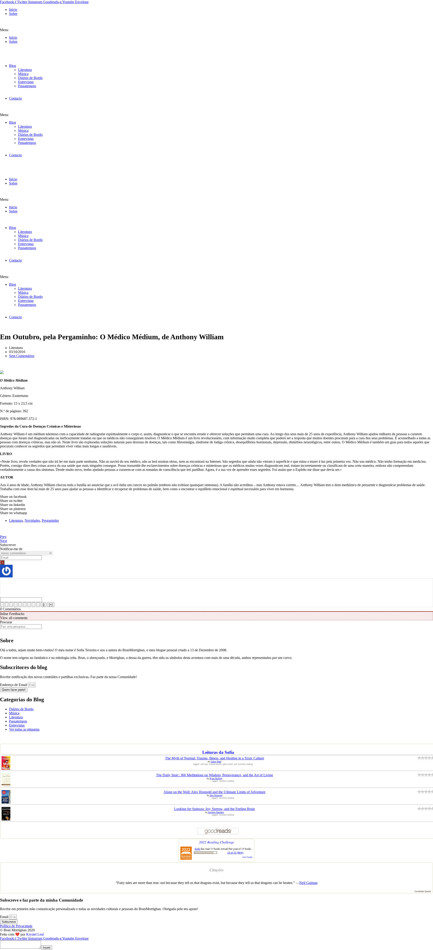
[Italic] (6, 604)
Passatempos (27, 86)
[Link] (38, 604)
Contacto (15, 98)
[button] (216, 30)
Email (4, 917)
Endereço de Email (14, 685)
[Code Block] (33, 604)
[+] (51, 604)
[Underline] (11, 604)
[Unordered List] (24, 604)
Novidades (32, 520)
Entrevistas (26, 82)
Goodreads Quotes (423, 891)
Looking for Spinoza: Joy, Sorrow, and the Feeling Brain (214, 809)
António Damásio (216, 812)
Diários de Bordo (30, 78)
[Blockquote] (29, 604)
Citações (217, 870)
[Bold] (2, 604)
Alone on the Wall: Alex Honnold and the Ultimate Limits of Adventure (214, 792)
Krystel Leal (35, 934)
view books (247, 857)
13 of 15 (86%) (235, 852)
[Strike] (15, 604)
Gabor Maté (216, 761)
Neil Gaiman (308, 883)
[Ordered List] (20, 604)
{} (43, 604)
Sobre (13, 14)
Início (13, 9)
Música (23, 74)
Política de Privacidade (16, 926)
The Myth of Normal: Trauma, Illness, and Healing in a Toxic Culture (214, 758)
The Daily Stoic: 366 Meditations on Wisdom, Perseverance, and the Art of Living (214, 775)
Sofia (197, 848)
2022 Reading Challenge (216, 842)
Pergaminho (50, 520)
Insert (46, 947)
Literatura (25, 70)
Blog (12, 66)
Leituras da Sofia (218, 752)
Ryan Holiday (216, 778)
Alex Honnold (216, 795)
